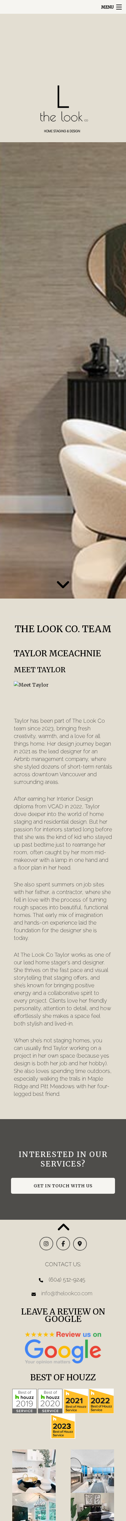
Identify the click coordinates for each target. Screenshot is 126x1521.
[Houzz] (24, 1400)
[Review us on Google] (63, 1347)
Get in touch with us (63, 1186)
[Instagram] (46, 1244)
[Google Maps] (80, 1244)
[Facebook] (63, 1244)
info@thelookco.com (66, 1293)
